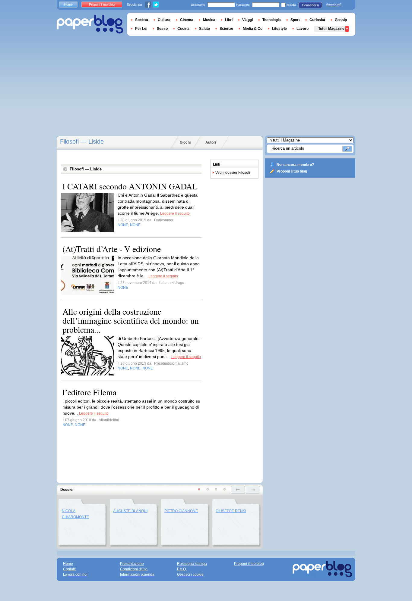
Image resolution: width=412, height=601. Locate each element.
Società (141, 20)
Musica (209, 20)
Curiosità (317, 20)
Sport (295, 20)
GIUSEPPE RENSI (231, 511)
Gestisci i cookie (190, 574)
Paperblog (90, 24)
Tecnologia (271, 20)
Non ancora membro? (295, 165)
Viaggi (247, 20)
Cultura (164, 20)
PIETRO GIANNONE (181, 511)
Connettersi (310, 5)
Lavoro (302, 28)
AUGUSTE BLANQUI (130, 511)
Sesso (162, 28)
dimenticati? (333, 4)
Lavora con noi (75, 574)
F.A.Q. (182, 569)
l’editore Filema (89, 392)
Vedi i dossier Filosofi (232, 172)
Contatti (69, 569)
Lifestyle (279, 28)
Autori (210, 142)
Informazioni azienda (137, 574)
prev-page (238, 490)
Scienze (226, 28)
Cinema (186, 20)
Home (68, 4)
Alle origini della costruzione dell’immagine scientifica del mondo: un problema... (130, 320)
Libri (229, 20)
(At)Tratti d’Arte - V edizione (111, 248)
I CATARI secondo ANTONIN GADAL (129, 186)
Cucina (183, 28)
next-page (253, 490)
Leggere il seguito (175, 213)
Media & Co (252, 28)
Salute (204, 28)
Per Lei (141, 28)
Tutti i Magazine (331, 28)
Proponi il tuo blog (292, 171)
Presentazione (132, 564)
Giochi (185, 142)
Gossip (341, 20)
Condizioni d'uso (133, 569)
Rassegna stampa (192, 564)
